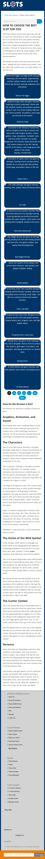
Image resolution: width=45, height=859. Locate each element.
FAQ (10, 711)
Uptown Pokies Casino (16, 745)
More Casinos (13, 748)
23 (35, 393)
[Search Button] (40, 21)
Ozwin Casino (13, 734)
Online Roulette (13, 771)
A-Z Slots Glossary (14, 791)
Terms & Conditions (15, 700)
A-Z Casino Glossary (15, 788)
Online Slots (12, 768)
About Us (11, 697)
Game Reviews (13, 761)
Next (22, 398)
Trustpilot (7, 841)
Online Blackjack (14, 775)
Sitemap (11, 714)
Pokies (11, 764)
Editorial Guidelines (15, 707)
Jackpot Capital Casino (15, 731)
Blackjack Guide (13, 802)
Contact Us (12, 718)
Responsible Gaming (15, 704)
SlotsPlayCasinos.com (17, 847)
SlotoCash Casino (14, 741)
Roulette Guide (13, 798)
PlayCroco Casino (14, 738)
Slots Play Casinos (11, 15)
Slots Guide (12, 795)
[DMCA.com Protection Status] (32, 811)
